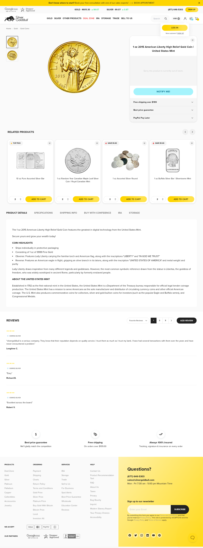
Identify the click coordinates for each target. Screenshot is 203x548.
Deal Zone (9, 471)
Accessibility (96, 517)
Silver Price (38, 497)
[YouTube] (153, 535)
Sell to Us (66, 484)
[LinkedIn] (147, 535)
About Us (94, 487)
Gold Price (38, 492)
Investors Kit (38, 518)
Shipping (37, 475)
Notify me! (163, 91)
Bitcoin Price (38, 510)
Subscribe (179, 509)
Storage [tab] (134, 212)
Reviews (65, 510)
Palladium (8, 488)
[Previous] (25, 67)
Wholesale (66, 501)
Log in (174, 27)
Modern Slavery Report (100, 508)
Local (35, 514)
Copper (7, 492)
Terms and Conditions (43, 488)
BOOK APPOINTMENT (144, 3)
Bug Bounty (95, 500)
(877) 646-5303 (175, 9)
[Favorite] (192, 40)
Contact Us (95, 471)
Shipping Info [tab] (68, 212)
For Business (68, 488)
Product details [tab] (16, 212)
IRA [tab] (120, 212)
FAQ (92, 483)
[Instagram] (141, 535)
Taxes (93, 491)
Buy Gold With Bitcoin (43, 505)
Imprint (93, 504)
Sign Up (191, 9)
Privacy (93, 495)
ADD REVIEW (186, 320)
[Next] (123, 67)
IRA (63, 471)
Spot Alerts (67, 492)
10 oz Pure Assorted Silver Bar (30, 178)
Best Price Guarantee (71, 497)
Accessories (10, 501)
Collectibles (9, 497)
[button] (163, 102)
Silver (117, 9)
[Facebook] (129, 535)
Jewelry (8, 505)
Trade (64, 479)
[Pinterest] (159, 535)
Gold (87, 9)
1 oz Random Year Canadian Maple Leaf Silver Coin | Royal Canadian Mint (78, 180)
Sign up (180, 33)
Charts (36, 479)
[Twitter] (135, 535)
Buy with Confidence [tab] (97, 212)
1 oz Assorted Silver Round (125, 178)
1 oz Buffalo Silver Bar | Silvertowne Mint (172, 178)
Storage (65, 475)
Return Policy (39, 484)
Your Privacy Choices (100, 513)
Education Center (69, 505)
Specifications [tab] (43, 212)
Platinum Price (39, 501)
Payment (37, 471)
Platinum (8, 484)
